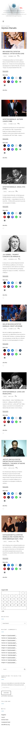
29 (21, 605)
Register (3, 714)
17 (3, 602)
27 (14, 605)
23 (24, 602)
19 (10, 602)
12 (10, 599)
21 (17, 602)
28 (17, 605)
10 (3, 599)
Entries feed (4, 719)
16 (24, 599)
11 (6, 599)
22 (21, 602)
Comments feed (5, 722)
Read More (5, 71)
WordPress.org (5, 724)
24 (3, 605)
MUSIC (5, 56)
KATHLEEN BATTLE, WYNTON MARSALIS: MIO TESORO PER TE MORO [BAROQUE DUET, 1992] (13, 537)
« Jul (2, 611)
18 (6, 602)
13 (14, 599)
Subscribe (6, 692)
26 (10, 605)
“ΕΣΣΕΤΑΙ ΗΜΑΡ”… (11, 635)
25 (6, 605)
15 (21, 599)
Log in (3, 717)
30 (24, 605)
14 (17, 599)
